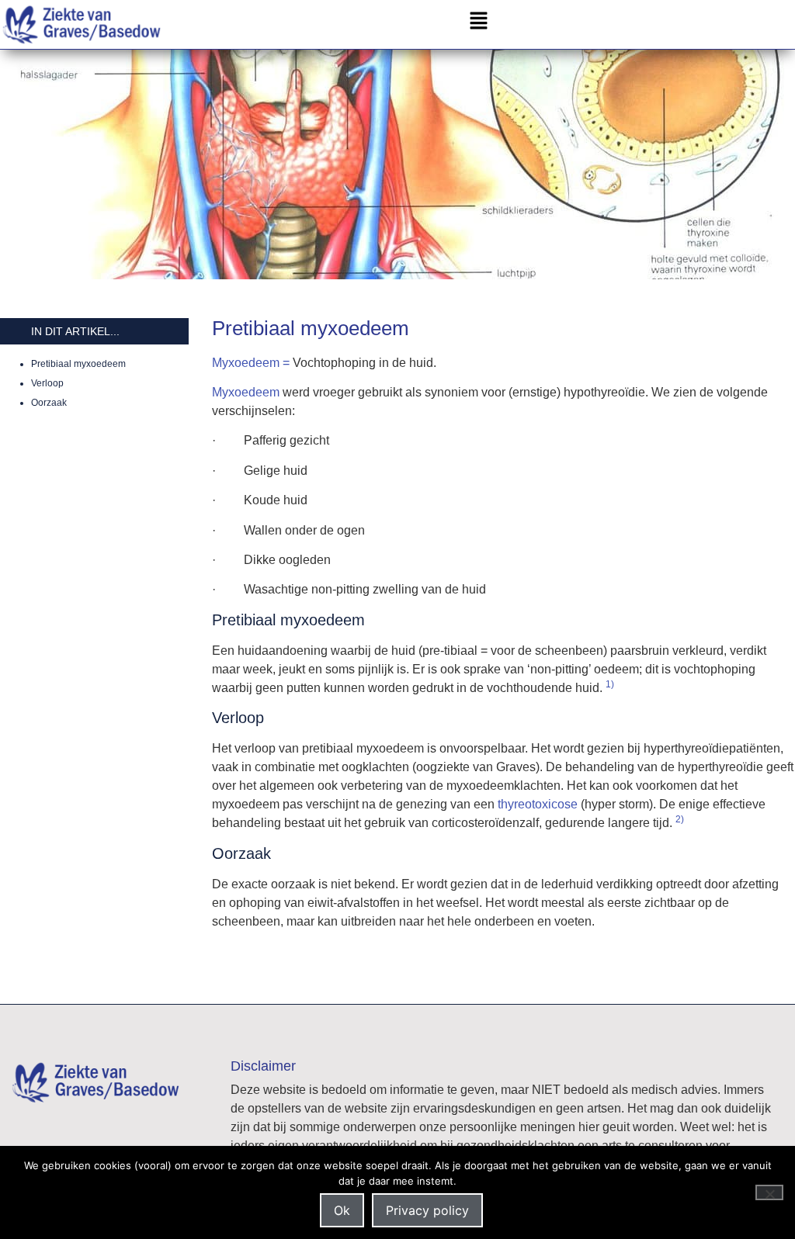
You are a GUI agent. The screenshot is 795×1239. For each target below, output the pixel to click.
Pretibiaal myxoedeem (78, 363)
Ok (342, 1210)
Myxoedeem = (252, 362)
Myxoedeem (245, 392)
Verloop (47, 383)
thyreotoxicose (538, 804)
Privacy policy (427, 1210)
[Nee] (769, 1192)
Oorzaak (49, 402)
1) (610, 684)
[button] (478, 24)
